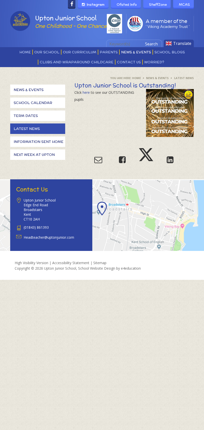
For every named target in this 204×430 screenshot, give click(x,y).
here (86, 92)
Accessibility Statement (70, 262)
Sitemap (99, 262)
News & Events (157, 78)
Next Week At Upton (34, 154)
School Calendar (33, 102)
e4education (131, 268)
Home (136, 78)
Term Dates (26, 115)
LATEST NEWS (184, 78)
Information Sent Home (38, 141)
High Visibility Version (31, 262)
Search (151, 44)
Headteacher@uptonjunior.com (49, 237)
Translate (182, 43)
